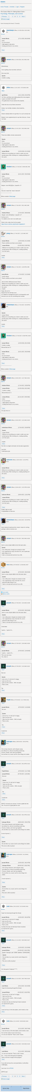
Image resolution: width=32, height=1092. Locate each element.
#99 (7, 306)
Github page (12, 196)
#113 (28, 763)
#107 (27, 564)
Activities (12, 6)
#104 (28, 487)
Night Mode (26, 1088)
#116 (27, 906)
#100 (29, 335)
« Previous (4, 16)
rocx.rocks (5, 592)
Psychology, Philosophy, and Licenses (12, 13)
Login (17, 6)
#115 (7, 856)
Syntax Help (6, 1088)
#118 (28, 978)
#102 (28, 420)
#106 (28, 538)
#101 (28, 378)
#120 (28, 1044)
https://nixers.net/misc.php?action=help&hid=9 (13, 224)
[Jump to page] (5, 19)
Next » (23, 16)
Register (22, 6)
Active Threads (4, 6)
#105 (7, 521)
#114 (28, 814)
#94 (28, 128)
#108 (28, 603)
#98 (28, 267)
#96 (28, 205)
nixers (3, 2)
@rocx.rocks (6, 594)
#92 (28, 59)
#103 (7, 461)
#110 (28, 666)
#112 (7, 743)
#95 (29, 166)
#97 (27, 233)
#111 (28, 699)
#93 (27, 87)
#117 (28, 940)
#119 (27, 1021)
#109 (28, 643)
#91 (7, 32)
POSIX (11, 1068)
